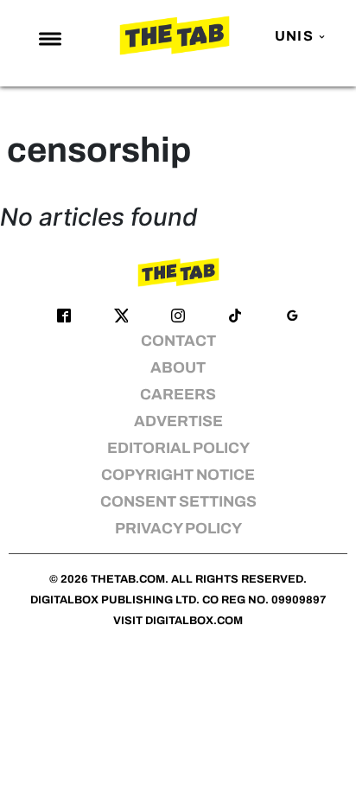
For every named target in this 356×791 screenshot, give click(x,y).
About (178, 368)
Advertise (178, 421)
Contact (178, 341)
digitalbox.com (194, 621)
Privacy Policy (178, 528)
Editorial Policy (178, 448)
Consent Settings (178, 502)
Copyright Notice (178, 475)
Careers (178, 394)
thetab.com (128, 579)
